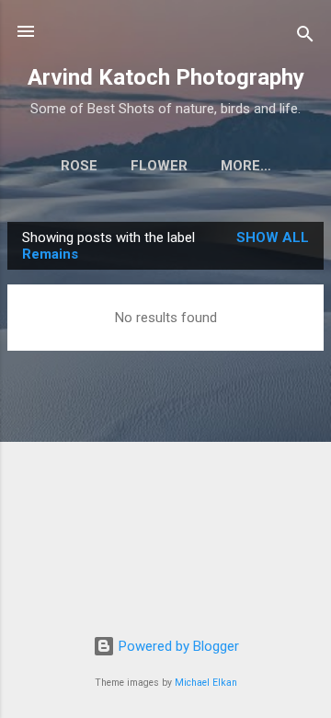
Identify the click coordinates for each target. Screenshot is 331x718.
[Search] (305, 37)
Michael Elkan (206, 683)
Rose (79, 165)
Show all (272, 237)
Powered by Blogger (177, 646)
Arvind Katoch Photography (166, 77)
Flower (159, 165)
